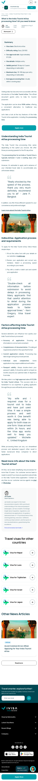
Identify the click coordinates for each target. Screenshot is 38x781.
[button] (35, 2)
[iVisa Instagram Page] (12, 747)
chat (35, 480)
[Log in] (31, 2)
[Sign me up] (29, 698)
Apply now (19, 128)
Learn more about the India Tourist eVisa (15, 210)
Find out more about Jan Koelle (12, 528)
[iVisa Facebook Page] (25, 747)
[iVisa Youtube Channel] (21, 747)
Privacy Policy (4, 770)
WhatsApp (7, 483)
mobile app (21, 256)
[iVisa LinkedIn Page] (16, 747)
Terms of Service (5, 767)
